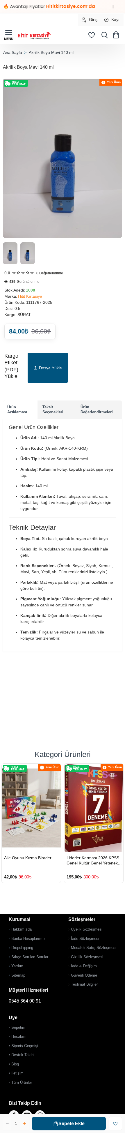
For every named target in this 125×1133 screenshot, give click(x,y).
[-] (7, 1123)
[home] (12, 52)
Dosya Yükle (50, 368)
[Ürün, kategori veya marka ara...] (103, 35)
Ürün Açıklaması (17, 409)
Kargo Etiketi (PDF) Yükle (11, 366)
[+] (24, 1123)
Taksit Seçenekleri (52, 409)
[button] (69, 1123)
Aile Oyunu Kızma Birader (27, 857)
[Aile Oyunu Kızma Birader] (31, 808)
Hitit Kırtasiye (30, 296)
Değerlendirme (49, 273)
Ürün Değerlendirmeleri (97, 409)
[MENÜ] (8, 35)
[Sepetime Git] (117, 35)
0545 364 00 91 (25, 1000)
